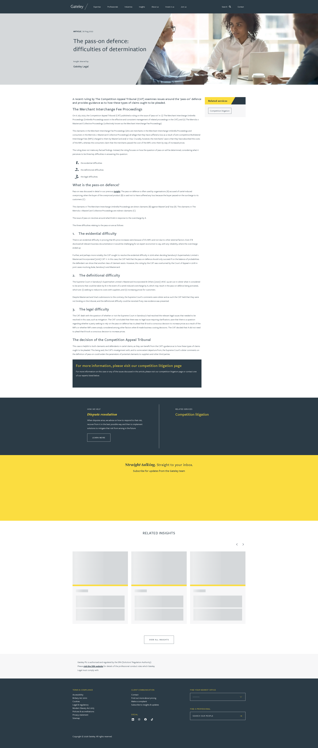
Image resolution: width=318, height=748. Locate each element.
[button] (97, 7)
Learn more (101, 437)
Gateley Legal (81, 66)
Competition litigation (220, 110)
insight (117, 191)
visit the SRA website (93, 666)
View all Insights (159, 639)
